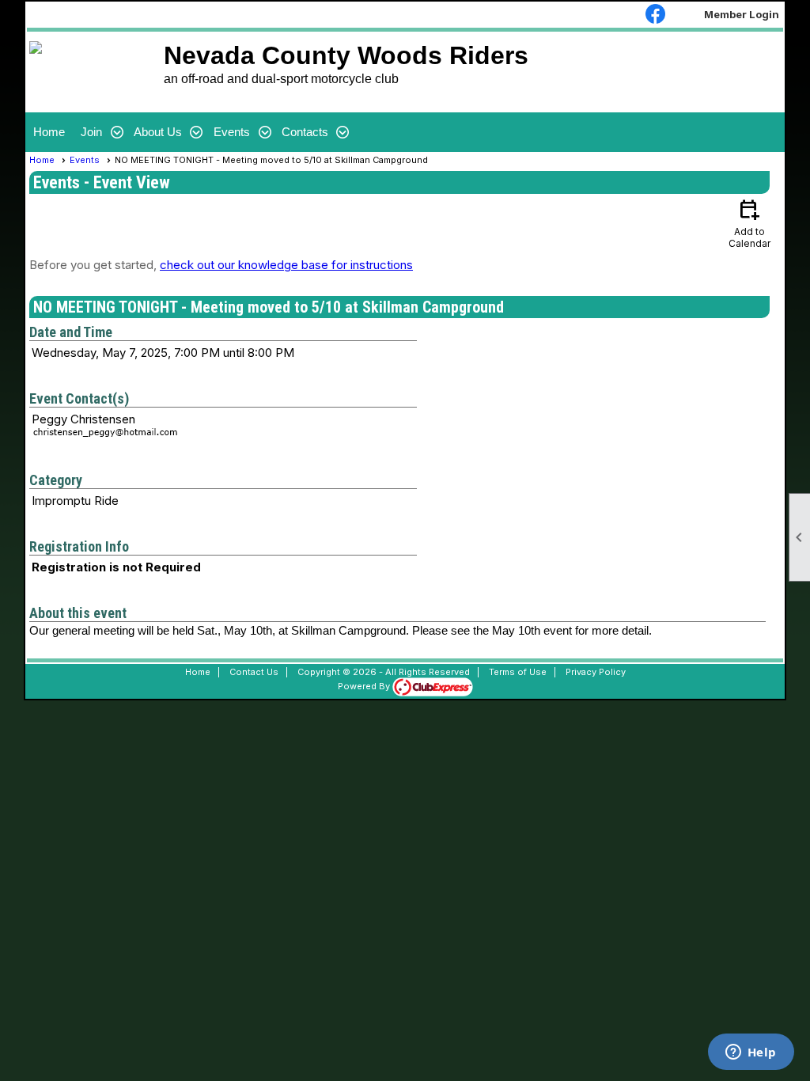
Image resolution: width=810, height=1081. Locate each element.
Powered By (365, 686)
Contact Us (253, 671)
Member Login (741, 14)
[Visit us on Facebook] (655, 15)
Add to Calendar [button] (749, 222)
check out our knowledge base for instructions (286, 264)
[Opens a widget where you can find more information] (750, 1053)
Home (49, 131)
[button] (99, 132)
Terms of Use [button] (518, 671)
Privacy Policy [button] (596, 671)
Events (85, 159)
